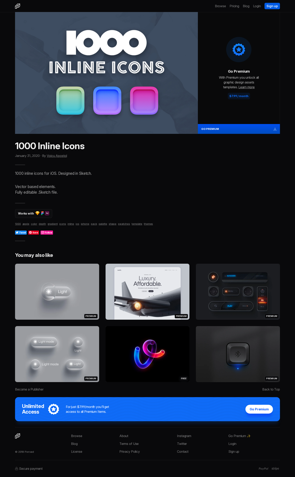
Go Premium (259, 409)
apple (25, 223)
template (137, 223)
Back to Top (271, 389)
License (76, 452)
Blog (246, 6)
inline (71, 223)
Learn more (246, 87)
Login (257, 6)
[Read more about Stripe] (275, 468)
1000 (18, 223)
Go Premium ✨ (239, 436)
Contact (182, 452)
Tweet (22, 232)
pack (94, 223)
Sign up (272, 6)
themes (148, 223)
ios (77, 223)
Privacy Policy (129, 452)
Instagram (184, 436)
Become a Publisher (29, 389)
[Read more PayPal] (264, 469)
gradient (53, 223)
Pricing (234, 6)
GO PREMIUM (210, 128)
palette (103, 223)
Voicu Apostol (57, 156)
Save (35, 232)
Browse (220, 6)
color (34, 223)
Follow (48, 232)
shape (112, 223)
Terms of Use (129, 444)
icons (62, 223)
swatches (124, 223)
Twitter (182, 444)
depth (42, 223)
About (123, 436)
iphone (85, 223)
